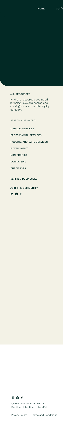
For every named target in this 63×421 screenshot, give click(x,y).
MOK (44, 407)
